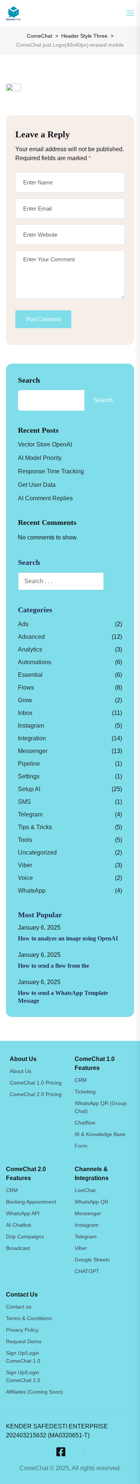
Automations (34, 662)
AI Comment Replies (45, 498)
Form (81, 1146)
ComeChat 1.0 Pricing (36, 1083)
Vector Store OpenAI (45, 444)
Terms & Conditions (29, 1318)
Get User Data (37, 485)
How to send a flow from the (53, 965)
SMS (24, 802)
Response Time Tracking (51, 471)
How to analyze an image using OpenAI (68, 938)
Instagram (31, 725)
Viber (25, 865)
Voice (25, 878)
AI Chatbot (18, 1225)
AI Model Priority (40, 458)
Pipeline (29, 763)
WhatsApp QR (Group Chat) (101, 1107)
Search (29, 380)
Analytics (30, 649)
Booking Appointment (31, 1202)
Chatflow (85, 1123)
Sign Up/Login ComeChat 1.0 (23, 1357)
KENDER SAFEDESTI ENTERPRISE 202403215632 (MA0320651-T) (57, 1430)
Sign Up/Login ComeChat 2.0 (23, 1376)
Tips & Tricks (35, 827)
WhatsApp (32, 890)
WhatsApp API (23, 1213)
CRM (81, 1080)
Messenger (32, 751)
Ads (23, 624)
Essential (30, 675)
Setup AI (29, 789)
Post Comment (43, 319)
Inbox (25, 713)
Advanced (31, 637)
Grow (25, 700)
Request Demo (23, 1341)
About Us (20, 1071)
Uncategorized (37, 852)
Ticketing (85, 1092)
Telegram (30, 814)
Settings (29, 776)
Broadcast (18, 1248)
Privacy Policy (22, 1330)
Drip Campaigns (25, 1236)
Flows (26, 687)
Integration (32, 738)
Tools (25, 840)
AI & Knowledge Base (100, 1134)
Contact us (18, 1307)
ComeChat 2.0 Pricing (36, 1094)
